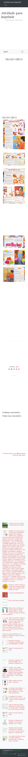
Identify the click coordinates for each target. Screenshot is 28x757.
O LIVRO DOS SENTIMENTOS (16, 593)
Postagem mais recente (9, 453)
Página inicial (22, 453)
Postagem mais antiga (19, 455)
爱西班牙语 (22, 755)
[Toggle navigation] (6, 5)
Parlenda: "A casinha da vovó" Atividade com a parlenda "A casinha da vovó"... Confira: (16, 722)
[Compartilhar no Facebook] (14, 370)
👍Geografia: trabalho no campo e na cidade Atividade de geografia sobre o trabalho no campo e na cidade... (17, 738)
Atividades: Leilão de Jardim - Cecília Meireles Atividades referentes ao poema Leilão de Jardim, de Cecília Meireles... (16, 730)
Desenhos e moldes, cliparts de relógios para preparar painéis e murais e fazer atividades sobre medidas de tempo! (17, 587)
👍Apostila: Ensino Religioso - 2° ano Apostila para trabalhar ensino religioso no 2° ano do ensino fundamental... (17, 690)
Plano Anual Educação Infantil (16, 600)
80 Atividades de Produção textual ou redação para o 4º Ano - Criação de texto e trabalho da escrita (17, 699)
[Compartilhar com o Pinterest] (16, 370)
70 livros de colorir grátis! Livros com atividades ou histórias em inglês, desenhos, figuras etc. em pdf (13, 635)
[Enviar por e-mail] (9, 370)
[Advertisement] (14, 34)
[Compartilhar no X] (11, 370)
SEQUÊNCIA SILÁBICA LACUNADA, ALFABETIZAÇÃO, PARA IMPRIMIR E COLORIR (16, 642)
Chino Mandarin (21, 754)
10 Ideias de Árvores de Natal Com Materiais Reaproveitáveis (16, 524)
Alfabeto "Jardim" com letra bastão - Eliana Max (15, 681)
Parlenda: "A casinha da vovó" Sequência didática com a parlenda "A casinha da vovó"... (16, 661)
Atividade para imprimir (12, 2)
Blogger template (9, 754)
